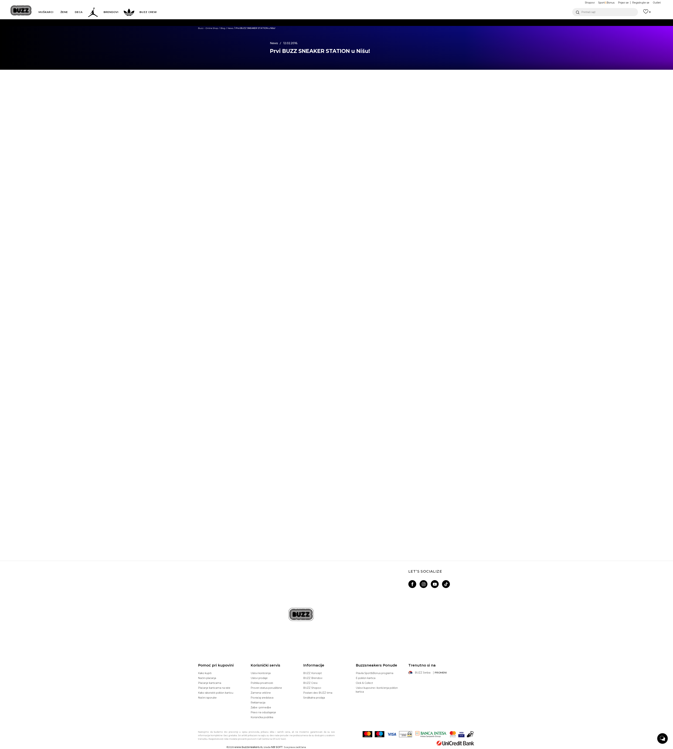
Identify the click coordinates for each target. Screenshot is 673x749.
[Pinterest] (255, 118)
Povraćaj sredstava (262, 697)
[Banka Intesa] (430, 734)
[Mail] (255, 111)
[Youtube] (435, 584)
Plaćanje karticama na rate (214, 687)
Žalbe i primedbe (261, 707)
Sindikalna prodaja (314, 697)
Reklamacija (258, 702)
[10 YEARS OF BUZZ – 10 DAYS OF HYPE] (336, 483)
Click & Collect (364, 683)
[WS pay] (405, 734)
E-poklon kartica (365, 678)
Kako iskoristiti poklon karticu (215, 692)
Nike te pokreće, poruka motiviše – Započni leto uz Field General (336, 427)
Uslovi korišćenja (261, 673)
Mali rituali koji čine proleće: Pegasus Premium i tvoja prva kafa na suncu (336, 325)
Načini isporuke (207, 697)
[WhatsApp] (255, 96)
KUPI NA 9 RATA (302, 29)
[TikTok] (446, 584)
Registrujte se (640, 2)
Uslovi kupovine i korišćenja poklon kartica (377, 689)
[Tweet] (255, 89)
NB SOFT (277, 747)
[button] (605, 12)
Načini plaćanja (207, 678)
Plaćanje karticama (209, 683)
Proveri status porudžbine (266, 687)
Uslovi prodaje (259, 678)
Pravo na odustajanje (263, 712)
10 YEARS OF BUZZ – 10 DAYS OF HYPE (337, 530)
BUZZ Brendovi (312, 678)
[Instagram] (423, 584)
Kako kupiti (205, 673)
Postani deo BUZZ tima (317, 692)
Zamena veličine (261, 692)
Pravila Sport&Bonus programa (374, 673)
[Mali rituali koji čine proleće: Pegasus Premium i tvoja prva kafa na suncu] (336, 279)
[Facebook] (255, 82)
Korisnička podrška (262, 717)
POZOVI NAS (327, 36)
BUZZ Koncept (312, 673)
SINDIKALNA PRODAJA (290, 43)
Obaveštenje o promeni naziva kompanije (324, 22)
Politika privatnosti (262, 683)
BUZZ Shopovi (312, 687)
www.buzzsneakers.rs (248, 747)
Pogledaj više (369, 22)
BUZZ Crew (310, 683)
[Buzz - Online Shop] (21, 10)
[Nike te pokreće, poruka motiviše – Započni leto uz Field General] (336, 381)
